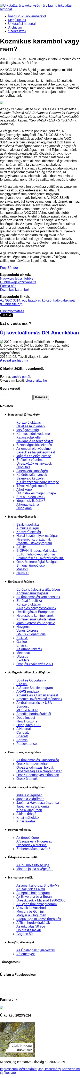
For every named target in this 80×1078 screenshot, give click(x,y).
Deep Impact (25, 717)
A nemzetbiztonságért (32, 471)
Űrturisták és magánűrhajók (36, 493)
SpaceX (22, 736)
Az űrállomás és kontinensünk (38, 597)
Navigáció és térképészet (34, 441)
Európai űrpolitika (29, 600)
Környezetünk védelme (33, 433)
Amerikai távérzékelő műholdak (39, 699)
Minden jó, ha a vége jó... (34, 869)
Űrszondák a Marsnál (31, 845)
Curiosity (22, 732)
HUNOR (22, 573)
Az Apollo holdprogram (33, 893)
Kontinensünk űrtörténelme (36, 619)
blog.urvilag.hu (36, 380)
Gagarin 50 (24, 934)
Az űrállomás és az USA (34, 702)
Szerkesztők (17, 31)
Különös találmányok (31, 474)
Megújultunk (17, 20)
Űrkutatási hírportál (22, 23)
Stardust (22, 706)
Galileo (21, 641)
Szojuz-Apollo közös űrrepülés (38, 919)
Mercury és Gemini (30, 911)
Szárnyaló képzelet (30, 478)
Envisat (21, 645)
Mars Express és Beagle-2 (35, 623)
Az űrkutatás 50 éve (30, 926)
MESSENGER (27, 710)
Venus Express (27, 630)
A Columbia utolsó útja (32, 865)
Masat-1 (22, 569)
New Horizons (26, 721)
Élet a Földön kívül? (30, 497)
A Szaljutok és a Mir (30, 889)
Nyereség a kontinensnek (35, 615)
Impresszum (9, 1069)
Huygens (23, 627)
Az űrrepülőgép (27, 837)
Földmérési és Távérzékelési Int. (40, 558)
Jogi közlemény (49, 1069)
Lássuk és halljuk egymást (35, 452)
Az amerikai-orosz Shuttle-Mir (37, 885)
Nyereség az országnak (33, 539)
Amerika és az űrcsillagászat (37, 695)
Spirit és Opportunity (31, 680)
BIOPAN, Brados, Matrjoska (36, 550)
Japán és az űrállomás (32, 806)
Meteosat (23, 653)
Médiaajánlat (27, 1069)
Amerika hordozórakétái (33, 714)
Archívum (15, 27)
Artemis (21, 740)
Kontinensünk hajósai (32, 593)
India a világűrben (29, 795)
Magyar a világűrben (31, 915)
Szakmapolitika (27, 524)
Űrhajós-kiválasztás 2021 (34, 664)
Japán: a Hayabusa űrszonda (37, 802)
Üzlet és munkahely (30, 426)
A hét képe (24, 489)
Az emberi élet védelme (33, 448)
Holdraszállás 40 (28, 930)
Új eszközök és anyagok (34, 463)
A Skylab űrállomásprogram (36, 904)
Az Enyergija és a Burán (34, 896)
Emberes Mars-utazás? (33, 849)
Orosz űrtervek (27, 778)
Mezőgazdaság (27, 430)
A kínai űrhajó (26, 814)
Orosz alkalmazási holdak (35, 767)
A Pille (21, 547)
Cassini (21, 684)
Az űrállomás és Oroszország (37, 760)
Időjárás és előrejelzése (33, 456)
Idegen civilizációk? (30, 500)
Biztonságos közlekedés (34, 445)
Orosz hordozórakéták (32, 764)
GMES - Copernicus (31, 634)
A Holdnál (23, 729)
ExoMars (22, 660)
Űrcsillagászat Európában (35, 612)
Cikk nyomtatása (12, 311)
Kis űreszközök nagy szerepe (37, 482)
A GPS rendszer (28, 691)
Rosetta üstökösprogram (34, 543)
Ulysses (22, 656)
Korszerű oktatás (28, 422)
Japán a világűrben (30, 799)
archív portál (21, 377)
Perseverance (26, 743)
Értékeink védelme (29, 459)
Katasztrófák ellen (29, 437)
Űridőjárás (24, 508)
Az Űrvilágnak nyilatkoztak (35, 950)
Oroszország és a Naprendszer (39, 771)
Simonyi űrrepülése (30, 565)
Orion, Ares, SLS (28, 725)
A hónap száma (27, 504)
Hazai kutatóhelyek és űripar (37, 535)
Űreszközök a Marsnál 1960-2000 (40, 900)
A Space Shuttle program (34, 688)
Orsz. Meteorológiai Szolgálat (37, 562)
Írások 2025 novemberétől (27, 16)
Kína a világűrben (29, 810)
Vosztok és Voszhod (31, 908)
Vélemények (25, 954)
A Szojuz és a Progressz (34, 841)
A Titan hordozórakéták (33, 922)
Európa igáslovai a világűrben (38, 589)
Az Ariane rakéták (29, 649)
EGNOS (22, 638)
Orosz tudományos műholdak (37, 775)
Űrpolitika (23, 467)
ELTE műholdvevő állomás (36, 554)
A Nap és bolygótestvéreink (36, 608)
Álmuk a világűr (27, 528)
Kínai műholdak (27, 817)
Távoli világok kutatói (31, 486)
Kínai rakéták (25, 821)
